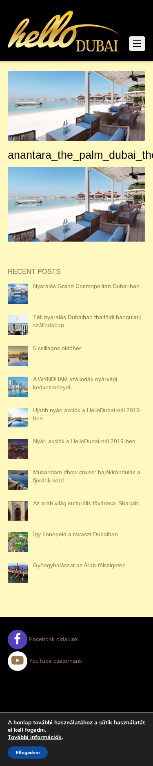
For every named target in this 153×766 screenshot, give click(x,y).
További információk (35, 737)
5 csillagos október (57, 348)
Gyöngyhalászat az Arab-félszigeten (79, 565)
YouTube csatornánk (54, 660)
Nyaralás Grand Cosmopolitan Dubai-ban (86, 286)
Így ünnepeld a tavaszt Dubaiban (75, 534)
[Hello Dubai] (64, 51)
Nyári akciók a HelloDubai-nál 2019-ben (84, 441)
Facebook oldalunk (52, 639)
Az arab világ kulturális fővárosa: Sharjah (85, 503)
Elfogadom (28, 752)
